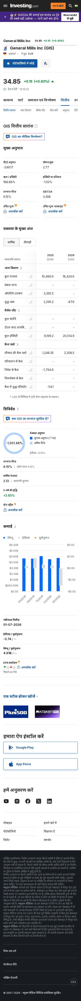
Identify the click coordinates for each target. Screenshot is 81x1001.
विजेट (6, 840)
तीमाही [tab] (27, 242)
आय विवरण (25, 110)
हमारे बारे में (50, 823)
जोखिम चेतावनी (10, 977)
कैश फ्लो (54, 110)
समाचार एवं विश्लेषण (42, 100)
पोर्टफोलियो (9, 831)
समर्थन (47, 840)
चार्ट (20, 100)
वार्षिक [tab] (11, 242)
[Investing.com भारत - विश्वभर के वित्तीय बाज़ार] (24, 5)
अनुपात (66, 110)
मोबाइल (7, 823)
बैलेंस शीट (40, 110)
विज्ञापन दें (49, 831)
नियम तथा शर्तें (9, 951)
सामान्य (8, 100)
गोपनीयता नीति (10, 964)
